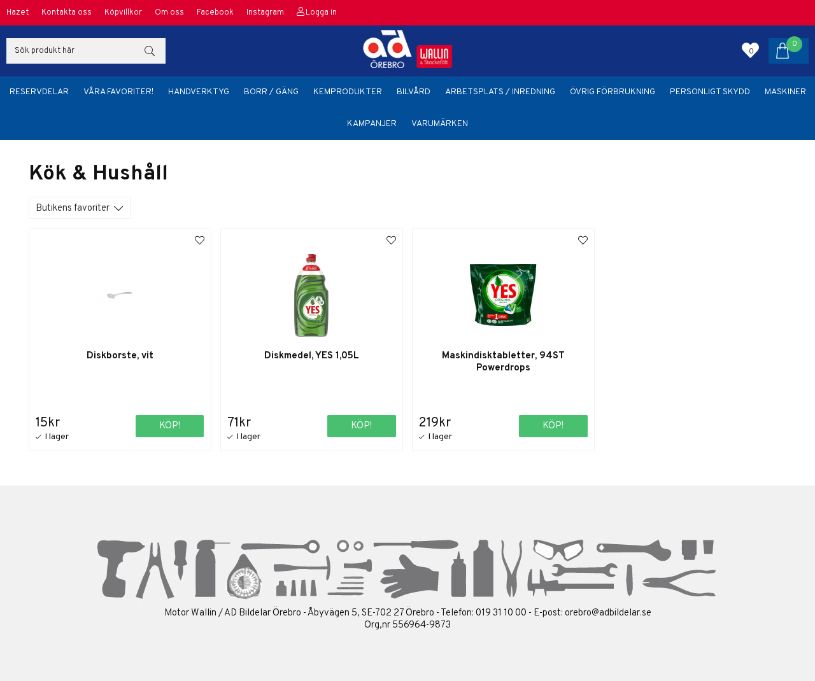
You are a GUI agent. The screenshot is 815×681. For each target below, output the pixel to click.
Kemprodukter (347, 92)
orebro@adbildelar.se (608, 613)
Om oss (169, 13)
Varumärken (439, 123)
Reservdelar (39, 92)
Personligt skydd (710, 92)
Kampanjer (372, 123)
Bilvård (413, 92)
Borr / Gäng (271, 92)
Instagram (265, 13)
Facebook (215, 13)
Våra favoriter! (118, 92)
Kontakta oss (66, 13)
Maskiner (785, 92)
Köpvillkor (123, 13)
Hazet (17, 13)
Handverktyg (198, 92)
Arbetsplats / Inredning (500, 92)
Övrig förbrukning (612, 92)
